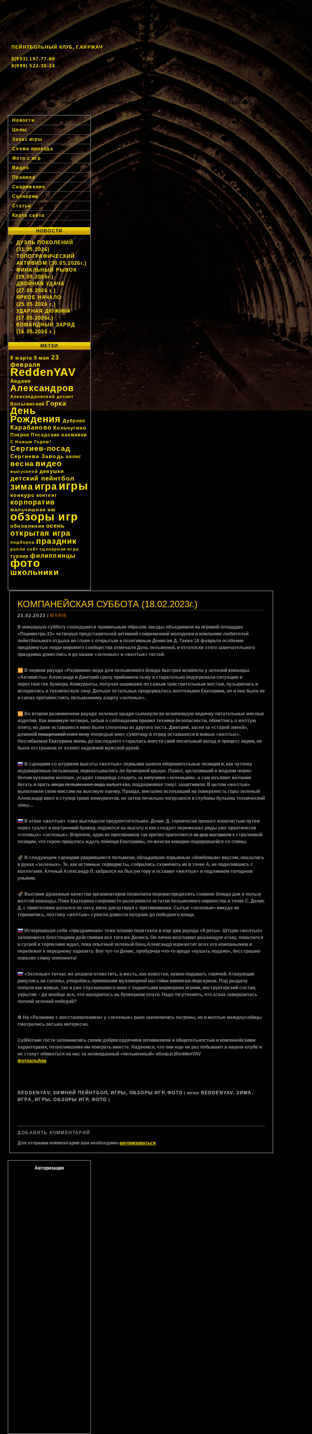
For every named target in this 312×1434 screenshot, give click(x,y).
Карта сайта (28, 215)
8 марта (21, 358)
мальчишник (28, 509)
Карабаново (31, 427)
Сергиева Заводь (37, 456)
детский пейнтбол (42, 478)
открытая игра (40, 533)
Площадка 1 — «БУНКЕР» (132, 102)
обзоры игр (44, 517)
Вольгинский (27, 404)
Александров (42, 388)
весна (22, 464)
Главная (28, 102)
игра (46, 486)
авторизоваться (137, 1143)
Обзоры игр (146, 1092)
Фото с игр (26, 158)
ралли (17, 549)
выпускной (24, 471)
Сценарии (25, 196)
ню (52, 509)
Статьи (21, 205)
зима (21, 487)
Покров (19, 435)
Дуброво (74, 421)
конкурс (22, 495)
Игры (118, 1092)
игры (73, 485)
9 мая (42, 358)
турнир (19, 556)
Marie (58, 615)
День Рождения (35, 415)
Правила (23, 177)
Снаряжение (28, 186)
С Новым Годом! (30, 441)
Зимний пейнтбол (80, 1092)
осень (55, 525)
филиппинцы (53, 555)
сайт (32, 549)
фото (25, 563)
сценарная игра (59, 549)
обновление (27, 526)
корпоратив (32, 502)
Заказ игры (31, 110)
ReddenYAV (43, 372)
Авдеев (20, 381)
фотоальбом (32, 1060)
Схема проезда (32, 148)
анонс (73, 456)
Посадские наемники (59, 435)
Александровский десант (41, 396)
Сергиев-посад (40, 448)
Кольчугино (69, 428)
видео (48, 463)
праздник (56, 540)
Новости (70, 102)
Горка (56, 403)
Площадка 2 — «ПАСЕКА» (214, 102)
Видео (20, 167)
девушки (52, 471)
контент (47, 495)
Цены (273, 102)
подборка (22, 542)
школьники (34, 572)
